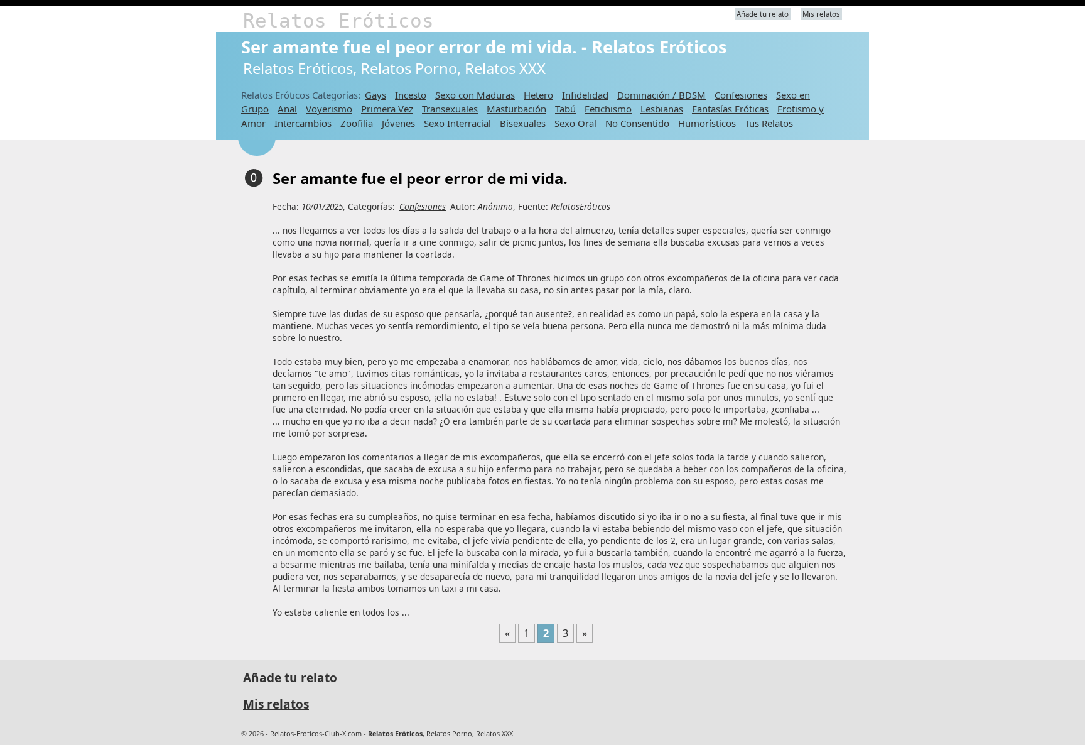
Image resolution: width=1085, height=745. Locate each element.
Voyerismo (329, 108)
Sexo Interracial (457, 123)
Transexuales (450, 108)
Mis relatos (821, 14)
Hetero (538, 95)
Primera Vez (387, 108)
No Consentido (637, 123)
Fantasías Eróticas (730, 108)
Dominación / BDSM (661, 95)
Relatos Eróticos (338, 20)
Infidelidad (585, 95)
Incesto (410, 95)
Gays (375, 95)
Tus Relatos (769, 123)
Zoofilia (356, 123)
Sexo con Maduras (475, 95)
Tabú (565, 108)
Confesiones (741, 95)
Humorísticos (707, 123)
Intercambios (303, 123)
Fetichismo (608, 108)
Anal (287, 108)
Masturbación (516, 108)
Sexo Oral (575, 123)
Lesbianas (661, 108)
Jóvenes (398, 123)
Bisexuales (523, 123)
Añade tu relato (763, 14)
